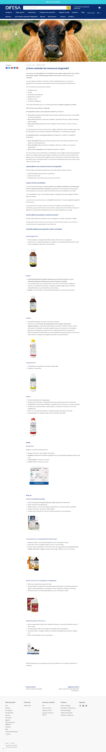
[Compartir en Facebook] (7, 68)
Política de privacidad (66, 713)
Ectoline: (35, 499)
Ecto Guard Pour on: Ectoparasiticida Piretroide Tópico (41, 539)
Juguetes (7, 720)
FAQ (43, 705)
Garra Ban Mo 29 (31, 363)
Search (7, 743)
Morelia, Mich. (27, 705)
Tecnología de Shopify (11, 747)
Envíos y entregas (65, 705)
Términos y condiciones (67, 715)
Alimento (7, 715)
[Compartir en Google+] (12, 68)
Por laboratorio (9, 713)
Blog (6, 729)
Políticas (13, 743)
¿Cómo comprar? (46, 708)
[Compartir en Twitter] (9, 68)
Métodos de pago (66, 710)
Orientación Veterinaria (11, 731)
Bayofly (28, 276)
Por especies (8, 710)
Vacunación (8, 717)
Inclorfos (28, 318)
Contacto (8, 734)
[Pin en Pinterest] (17, 68)
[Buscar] (68, 8)
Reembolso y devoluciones (68, 708)
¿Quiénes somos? (47, 710)
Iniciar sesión (91, 13)
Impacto (28, 396)
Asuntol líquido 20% (32, 236)
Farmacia (7, 708)
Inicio (6, 705)
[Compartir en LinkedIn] (15, 68)
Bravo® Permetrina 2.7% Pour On (35, 621)
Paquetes (8, 727)
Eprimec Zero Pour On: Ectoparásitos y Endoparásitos (41, 580)
